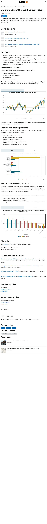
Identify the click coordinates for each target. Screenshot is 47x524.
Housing (14, 327)
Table (34, 90)
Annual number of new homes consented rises (17, 341)
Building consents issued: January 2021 (15, 32)
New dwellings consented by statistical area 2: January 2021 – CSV (22, 44)
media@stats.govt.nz (6, 289)
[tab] (12, 90)
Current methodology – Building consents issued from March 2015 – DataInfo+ (20, 259)
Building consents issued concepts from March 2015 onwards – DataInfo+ (19, 266)
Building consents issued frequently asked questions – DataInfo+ (17, 276)
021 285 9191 (4, 291)
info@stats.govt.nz (5, 302)
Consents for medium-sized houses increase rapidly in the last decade (23, 348)
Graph (12, 90)
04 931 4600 (4, 304)
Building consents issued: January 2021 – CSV (17, 38)
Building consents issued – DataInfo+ (10, 271)
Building (3, 327)
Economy (8, 327)
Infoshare (5, 244)
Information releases (8, 6)
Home (2, 6)
